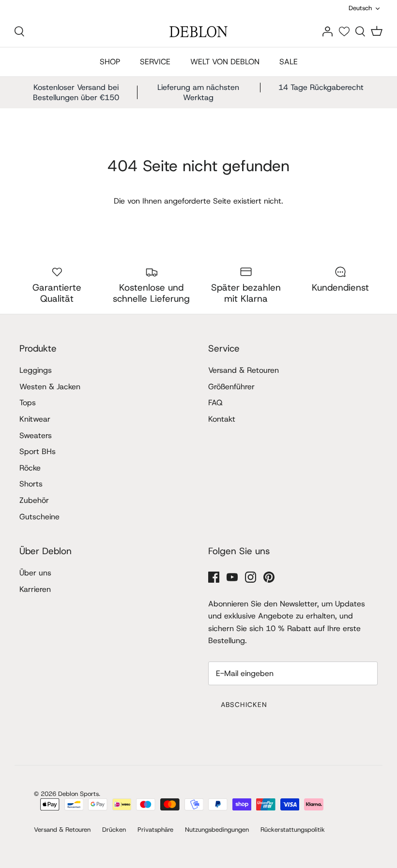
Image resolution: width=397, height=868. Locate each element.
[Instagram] (250, 577)
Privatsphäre (155, 829)
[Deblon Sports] (198, 31)
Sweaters (35, 435)
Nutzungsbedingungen (217, 829)
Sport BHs (37, 451)
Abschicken (244, 704)
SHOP (110, 62)
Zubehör (34, 500)
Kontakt (221, 419)
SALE (288, 62)
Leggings (35, 370)
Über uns (35, 573)
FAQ (215, 402)
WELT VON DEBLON (225, 62)
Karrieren (35, 589)
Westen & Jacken (49, 387)
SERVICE (155, 62)
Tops (27, 402)
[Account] (327, 31)
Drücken (114, 829)
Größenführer (231, 387)
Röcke (30, 468)
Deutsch (360, 8)
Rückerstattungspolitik (292, 829)
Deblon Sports (78, 794)
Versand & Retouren (243, 370)
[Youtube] (232, 577)
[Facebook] (213, 577)
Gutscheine (39, 517)
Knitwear (34, 419)
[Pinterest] (269, 577)
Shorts (31, 484)
